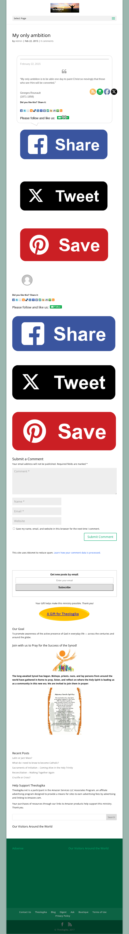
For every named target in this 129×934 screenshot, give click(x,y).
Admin (18, 40)
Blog (53, 912)
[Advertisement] (35, 871)
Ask (72, 912)
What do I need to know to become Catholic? (35, 762)
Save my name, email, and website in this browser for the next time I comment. (58, 528)
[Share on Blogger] (31, 110)
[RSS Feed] (61, 110)
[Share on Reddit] (54, 110)
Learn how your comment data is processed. (77, 552)
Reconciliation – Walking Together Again (33, 772)
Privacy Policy (62, 915)
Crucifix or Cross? (21, 777)
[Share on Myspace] (44, 110)
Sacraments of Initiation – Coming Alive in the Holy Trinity (42, 767)
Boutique (83, 912)
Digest (63, 912)
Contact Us (25, 912)
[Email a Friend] (28, 110)
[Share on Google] (41, 110)
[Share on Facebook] (21, 110)
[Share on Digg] (38, 110)
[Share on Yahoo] (51, 110)
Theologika (41, 912)
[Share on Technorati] (57, 110)
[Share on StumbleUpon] (48, 110)
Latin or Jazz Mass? (22, 757)
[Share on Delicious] (34, 110)
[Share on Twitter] (24, 110)
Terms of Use (100, 912)
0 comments (47, 40)
